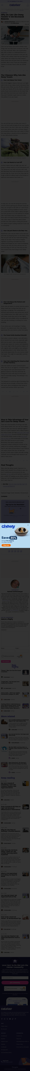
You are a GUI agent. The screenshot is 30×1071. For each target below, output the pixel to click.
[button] (28, 525)
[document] (15, 535)
